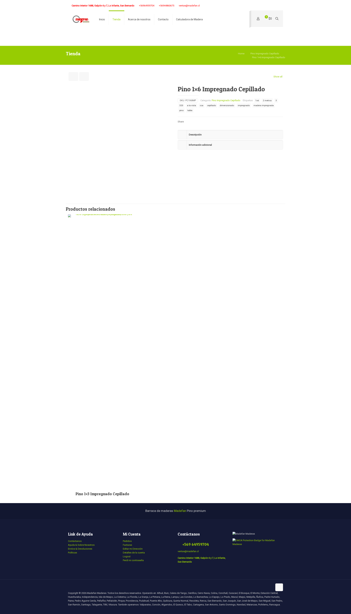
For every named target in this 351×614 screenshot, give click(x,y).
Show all (277, 76)
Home (241, 53)
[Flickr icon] (268, 5)
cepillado (211, 105)
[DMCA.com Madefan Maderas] (258, 544)
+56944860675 (166, 5)
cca (201, 105)
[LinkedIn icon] (272, 5)
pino (181, 110)
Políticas (72, 552)
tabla (189, 110)
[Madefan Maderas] (81, 19)
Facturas (127, 545)
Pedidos (127, 541)
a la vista (191, 105)
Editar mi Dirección (133, 548)
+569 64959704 (195, 544)
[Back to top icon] (279, 587)
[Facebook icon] (249, 5)
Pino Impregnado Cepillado (264, 53)
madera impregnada (264, 105)
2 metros (267, 100)
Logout (127, 556)
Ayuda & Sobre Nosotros (81, 545)
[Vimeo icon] (259, 5)
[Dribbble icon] (277, 5)
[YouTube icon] (263, 5)
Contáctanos (75, 541)
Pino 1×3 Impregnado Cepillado (102, 494)
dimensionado (227, 105)
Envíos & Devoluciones (80, 548)
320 (181, 105)
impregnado (244, 105)
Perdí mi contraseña (133, 560)
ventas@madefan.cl (189, 5)
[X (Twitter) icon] (254, 5)
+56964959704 (146, 5)
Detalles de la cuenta (134, 552)
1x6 (257, 100)
